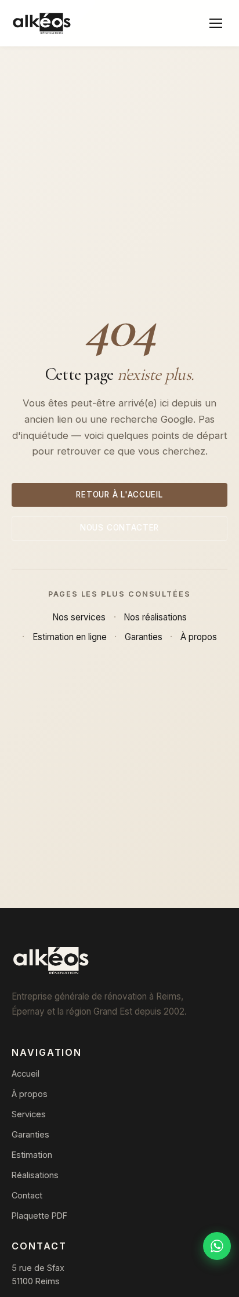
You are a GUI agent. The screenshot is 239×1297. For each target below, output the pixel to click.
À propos (198, 636)
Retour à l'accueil (119, 494)
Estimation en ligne (69, 636)
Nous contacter (119, 527)
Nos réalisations (155, 617)
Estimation (32, 1155)
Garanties (143, 636)
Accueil (25, 1073)
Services (29, 1114)
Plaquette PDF (39, 1215)
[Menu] (215, 23)
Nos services (79, 617)
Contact (27, 1195)
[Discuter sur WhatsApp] (217, 1246)
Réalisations (35, 1175)
